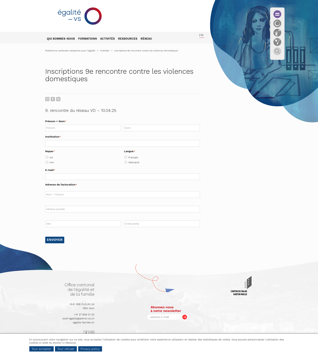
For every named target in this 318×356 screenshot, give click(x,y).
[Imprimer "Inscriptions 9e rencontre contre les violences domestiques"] (47, 99)
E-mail (50, 170)
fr (201, 35)
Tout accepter (41, 349)
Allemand (133, 162)
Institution (53, 136)
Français (133, 157)
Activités (104, 50)
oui (51, 157)
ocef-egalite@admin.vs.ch (78, 318)
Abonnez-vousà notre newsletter (166, 309)
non (52, 162)
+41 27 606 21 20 (84, 314)
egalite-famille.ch (83, 322)
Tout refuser (65, 349)
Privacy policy (90, 349)
